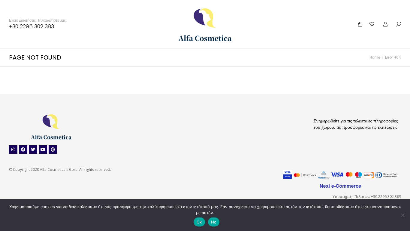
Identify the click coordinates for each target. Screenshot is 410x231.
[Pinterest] (53, 149)
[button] (89, 5)
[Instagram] (13, 149)
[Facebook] (23, 149)
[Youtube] (43, 149)
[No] (402, 215)
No (214, 222)
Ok (199, 222)
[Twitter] (33, 149)
